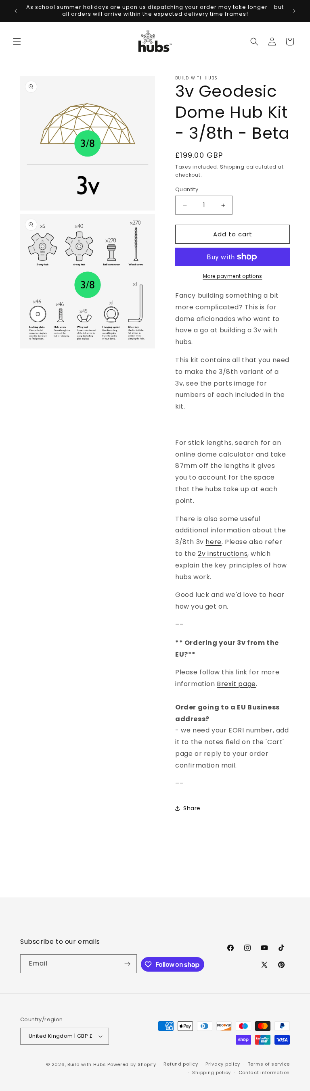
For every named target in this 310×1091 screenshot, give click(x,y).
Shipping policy (211, 1072)
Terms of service (269, 1064)
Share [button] (192, 808)
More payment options (232, 276)
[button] (17, 41)
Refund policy (180, 1064)
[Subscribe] (127, 963)
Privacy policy (222, 1064)
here (213, 542)
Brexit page (236, 683)
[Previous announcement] (16, 11)
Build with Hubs (86, 1064)
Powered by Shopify (131, 1064)
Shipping (232, 166)
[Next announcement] (294, 11)
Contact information (264, 1072)
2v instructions (222, 553)
